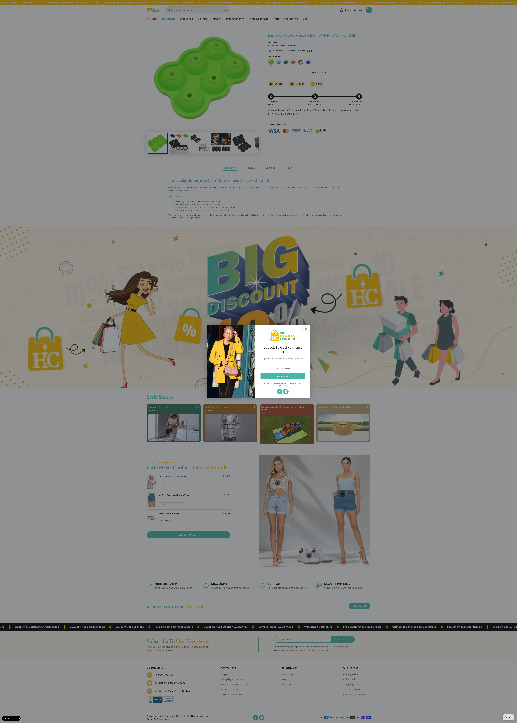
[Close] (306, 329)
